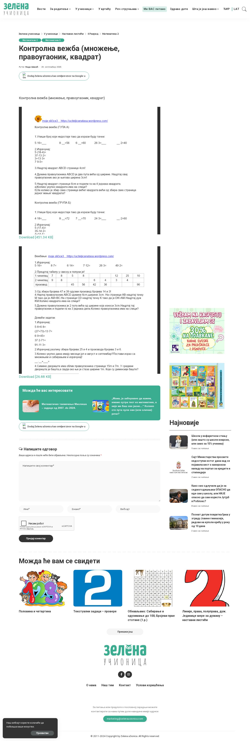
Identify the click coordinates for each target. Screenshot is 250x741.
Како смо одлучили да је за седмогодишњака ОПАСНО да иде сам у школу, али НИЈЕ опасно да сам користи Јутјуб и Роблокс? (210, 493)
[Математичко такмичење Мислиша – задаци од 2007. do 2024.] (55, 406)
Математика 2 (30, 40)
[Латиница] (236, 9)
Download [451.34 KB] (36, 237)
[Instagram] (128, 674)
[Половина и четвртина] (43, 588)
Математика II (52, 40)
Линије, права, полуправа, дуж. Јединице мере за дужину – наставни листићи (204, 616)
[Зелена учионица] (16, 9)
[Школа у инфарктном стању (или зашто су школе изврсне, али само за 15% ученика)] (178, 442)
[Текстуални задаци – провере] (97, 588)
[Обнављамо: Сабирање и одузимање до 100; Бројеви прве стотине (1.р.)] (152, 588)
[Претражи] (244, 9)
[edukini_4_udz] (196, 385)
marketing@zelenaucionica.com (125, 718)
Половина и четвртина (35, 611)
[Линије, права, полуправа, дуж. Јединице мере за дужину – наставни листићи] (206, 588)
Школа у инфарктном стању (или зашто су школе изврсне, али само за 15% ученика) (210, 439)
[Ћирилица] (226, 9)
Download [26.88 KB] (35, 377)
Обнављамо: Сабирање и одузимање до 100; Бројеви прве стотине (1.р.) (151, 616)
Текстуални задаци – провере (95, 611)
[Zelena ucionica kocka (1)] (196, 330)
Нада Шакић (31, 67)
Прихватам (42, 733)
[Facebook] (121, 674)
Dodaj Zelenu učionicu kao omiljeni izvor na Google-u (56, 76)
